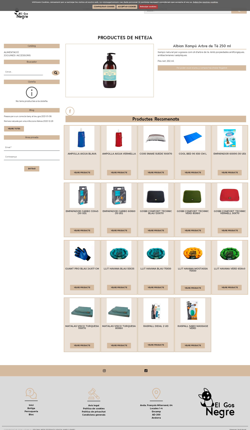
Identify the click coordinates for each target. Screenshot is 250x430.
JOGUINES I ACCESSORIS (17, 55)
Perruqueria (31, 411)
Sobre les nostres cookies (205, 2)
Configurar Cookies (104, 6)
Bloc (31, 414)
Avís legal (93, 405)
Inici (31, 405)
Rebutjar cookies (148, 6)
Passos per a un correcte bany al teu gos (22, 116)
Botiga (31, 408)
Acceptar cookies (127, 6)
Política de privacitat (94, 411)
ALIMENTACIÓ (11, 52)
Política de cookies (94, 408)
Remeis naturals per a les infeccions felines (23, 121)
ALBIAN (110, 102)
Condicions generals (93, 415)
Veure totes (14, 128)
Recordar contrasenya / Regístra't (19, 163)
